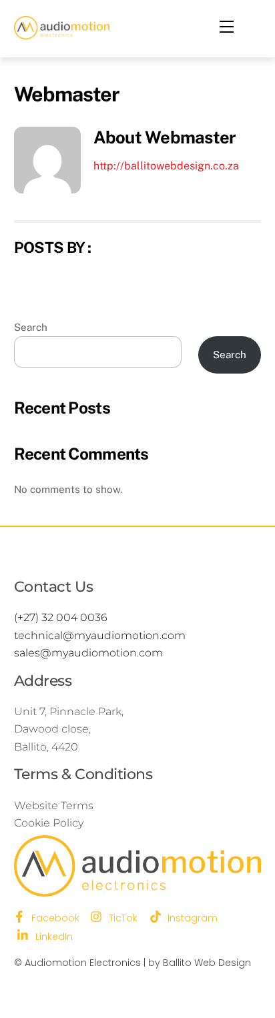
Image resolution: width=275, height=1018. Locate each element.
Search (30, 327)
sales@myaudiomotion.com (88, 652)
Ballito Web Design (207, 962)
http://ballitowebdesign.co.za (166, 165)
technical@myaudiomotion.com (100, 635)
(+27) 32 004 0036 (60, 617)
